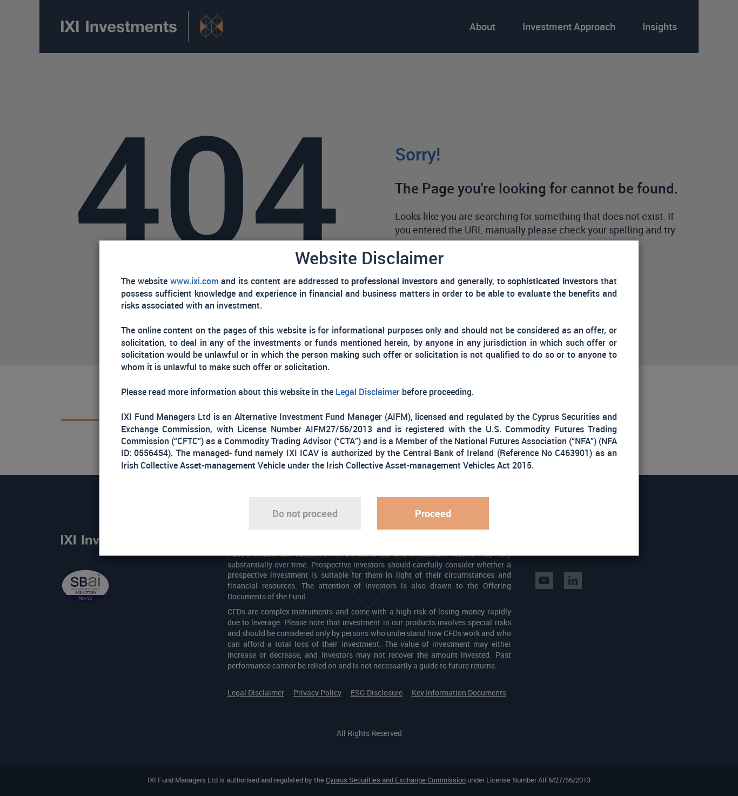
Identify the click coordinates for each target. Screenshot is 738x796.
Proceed (433, 513)
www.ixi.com (194, 281)
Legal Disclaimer (368, 392)
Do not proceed (305, 513)
